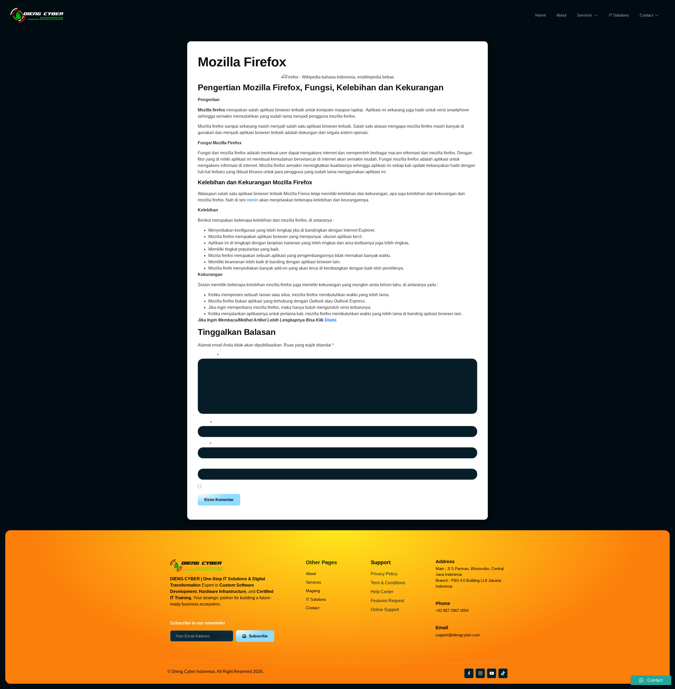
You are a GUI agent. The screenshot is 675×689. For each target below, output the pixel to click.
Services (584, 15)
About (561, 15)
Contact (646, 15)
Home (540, 15)
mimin (252, 200)
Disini (330, 320)
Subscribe (258, 636)
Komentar (208, 355)
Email (204, 444)
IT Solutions (619, 15)
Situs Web (207, 465)
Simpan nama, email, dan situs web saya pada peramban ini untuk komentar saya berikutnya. (289, 487)
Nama (205, 422)
